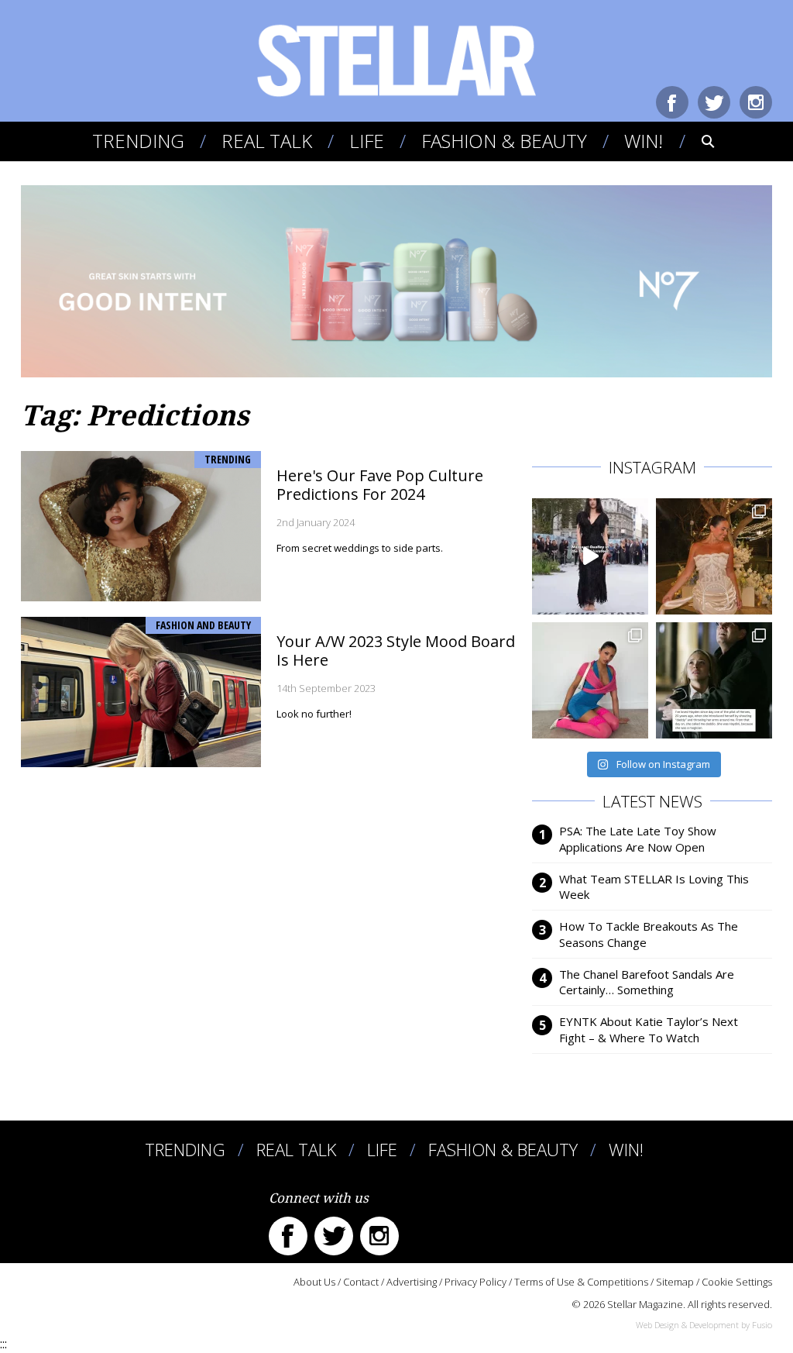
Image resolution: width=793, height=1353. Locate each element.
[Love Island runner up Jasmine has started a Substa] (590, 680)
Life (366, 140)
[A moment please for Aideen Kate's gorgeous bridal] (714, 556)
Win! (643, 140)
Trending (138, 140)
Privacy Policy (475, 1282)
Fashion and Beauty (203, 625)
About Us (314, 1282)
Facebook (672, 102)
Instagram (756, 102)
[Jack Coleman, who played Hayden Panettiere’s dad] (714, 680)
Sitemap (675, 1282)
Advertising (411, 1282)
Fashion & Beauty (504, 140)
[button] (697, 141)
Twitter (714, 102)
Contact (361, 1282)
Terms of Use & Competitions (581, 1282)
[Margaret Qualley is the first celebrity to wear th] (590, 556)
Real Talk (266, 140)
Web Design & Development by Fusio (704, 1325)
